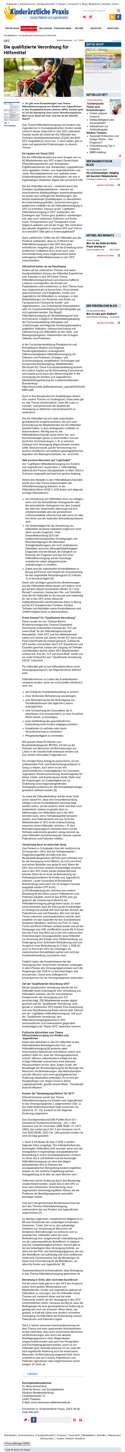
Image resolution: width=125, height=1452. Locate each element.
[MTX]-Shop (95, 56)
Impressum (114, 1435)
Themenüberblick (94, 100)
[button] (34, 1420)
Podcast (61, 4)
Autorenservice (27, 4)
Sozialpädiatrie (10, 35)
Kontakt (106, 4)
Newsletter (94, 4)
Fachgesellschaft (46, 4)
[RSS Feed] (112, 17)
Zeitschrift (74, 4)
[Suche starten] (118, 10)
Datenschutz (47, 1438)
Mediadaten (89, 1435)
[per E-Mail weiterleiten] (74, 1420)
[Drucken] (80, 1420)
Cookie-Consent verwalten (70, 1438)
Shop (84, 4)
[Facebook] (118, 17)
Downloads (11, 4)
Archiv (115, 4)
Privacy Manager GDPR (17, 1443)
